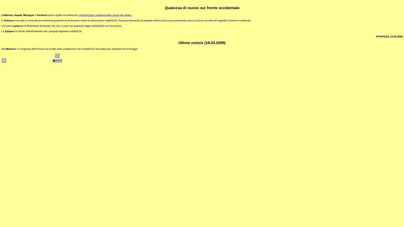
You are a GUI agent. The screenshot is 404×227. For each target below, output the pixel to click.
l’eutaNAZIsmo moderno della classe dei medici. (105, 15)
